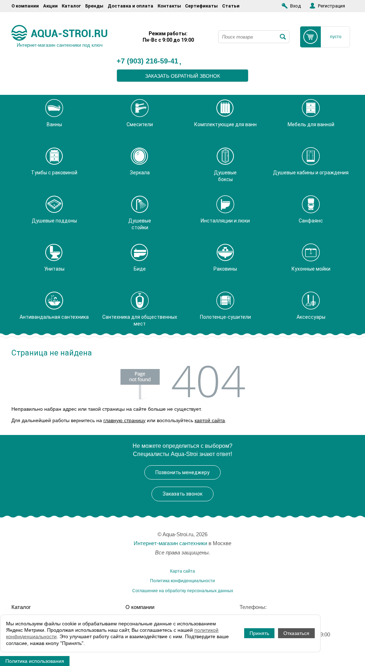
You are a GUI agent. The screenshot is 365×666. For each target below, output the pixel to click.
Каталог (71, 6)
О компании (25, 6)
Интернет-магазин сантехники (170, 543)
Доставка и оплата (130, 6)
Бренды (94, 6)
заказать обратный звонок (182, 76)
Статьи (231, 6)
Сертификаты (201, 6)
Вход (295, 6)
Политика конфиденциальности (182, 580)
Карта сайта (182, 571)
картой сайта (210, 420)
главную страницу (124, 420)
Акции (50, 6)
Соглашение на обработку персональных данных (182, 590)
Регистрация (331, 6)
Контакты (169, 6)
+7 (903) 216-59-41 (147, 61)
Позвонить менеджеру (182, 472)
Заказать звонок (182, 494)
